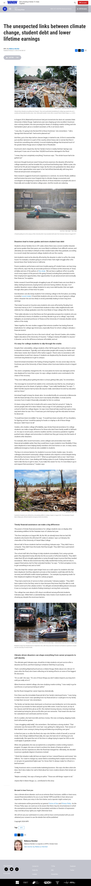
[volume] (10, 9)
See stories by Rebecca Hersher (36, 847)
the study (42, 271)
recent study (26, 296)
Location (34, 874)
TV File (53, 866)
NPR (21, 827)
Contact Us (35, 866)
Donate (84, 3)
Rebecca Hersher (14, 49)
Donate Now (54, 874)
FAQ (52, 870)
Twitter (72, 870)
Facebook (73, 866)
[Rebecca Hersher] (18, 845)
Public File (35, 870)
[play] (4, 9)
